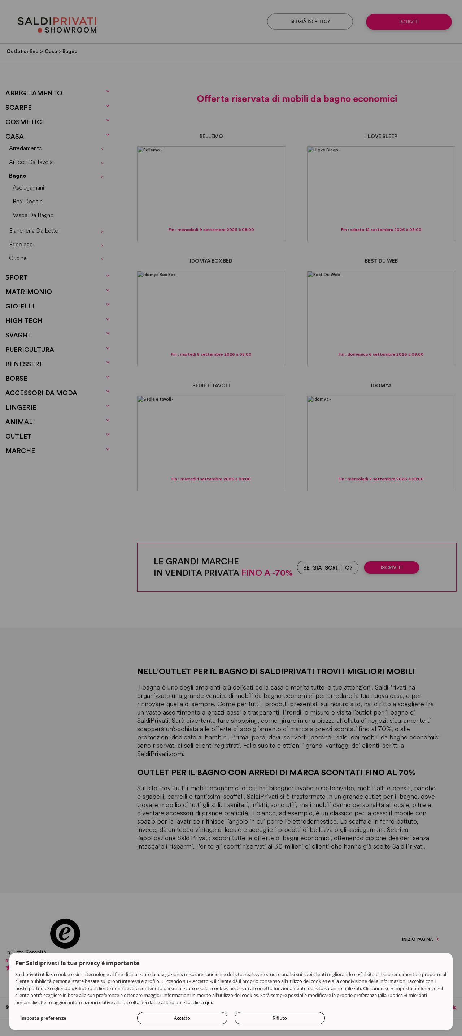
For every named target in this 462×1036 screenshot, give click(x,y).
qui (208, 1002)
